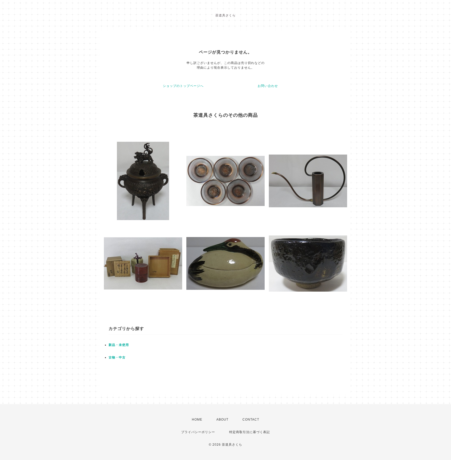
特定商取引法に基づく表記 (249, 432)
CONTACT (250, 419)
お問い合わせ (268, 86)
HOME (197, 419)
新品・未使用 (119, 345)
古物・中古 (117, 357)
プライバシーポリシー (198, 432)
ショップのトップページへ (183, 86)
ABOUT (222, 419)
